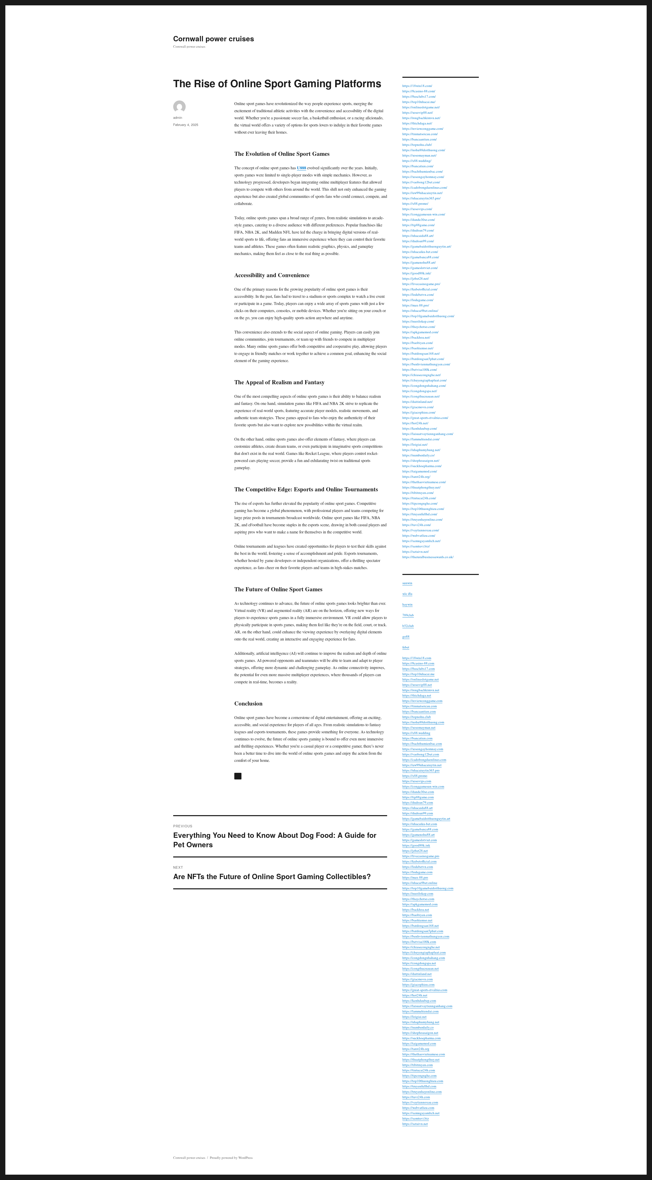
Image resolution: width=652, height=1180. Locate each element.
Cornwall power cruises (213, 38)
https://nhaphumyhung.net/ (421, 449)
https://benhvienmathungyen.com (425, 936)
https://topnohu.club (416, 716)
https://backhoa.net (415, 909)
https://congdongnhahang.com (423, 957)
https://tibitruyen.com (417, 1064)
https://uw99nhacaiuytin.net (422, 765)
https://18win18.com (416, 658)
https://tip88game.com (418, 797)
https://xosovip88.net (417, 684)
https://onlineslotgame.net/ (421, 107)
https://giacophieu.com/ (419, 412)
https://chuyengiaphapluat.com (424, 952)
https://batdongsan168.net (420, 925)
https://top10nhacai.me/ (419, 101)
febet (405, 647)
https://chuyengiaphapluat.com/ (424, 380)
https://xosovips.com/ (417, 209)
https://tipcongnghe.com (419, 1075)
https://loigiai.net (414, 1016)
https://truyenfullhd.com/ (419, 514)
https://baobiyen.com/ (417, 342)
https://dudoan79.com (417, 802)
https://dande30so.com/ (418, 219)
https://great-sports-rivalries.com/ (425, 417)
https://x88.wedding (416, 732)
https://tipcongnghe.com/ (420, 503)
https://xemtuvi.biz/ (416, 546)
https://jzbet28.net (415, 850)
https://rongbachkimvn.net (420, 690)
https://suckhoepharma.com (421, 1038)
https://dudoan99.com (417, 813)
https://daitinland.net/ (417, 401)
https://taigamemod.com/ (419, 471)
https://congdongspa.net (419, 963)
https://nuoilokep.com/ (418, 321)
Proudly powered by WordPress (231, 1157)
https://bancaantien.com (419, 711)
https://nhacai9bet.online (419, 882)
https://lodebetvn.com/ (418, 294)
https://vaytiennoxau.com (420, 1102)
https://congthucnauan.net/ (421, 396)
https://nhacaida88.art (417, 807)
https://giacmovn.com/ (418, 407)
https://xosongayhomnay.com (422, 749)
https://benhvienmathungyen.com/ (426, 364)
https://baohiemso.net (417, 920)
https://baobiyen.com (417, 915)
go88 (406, 636)
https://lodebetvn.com (417, 866)
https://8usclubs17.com (418, 668)
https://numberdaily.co (418, 1027)
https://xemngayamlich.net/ (421, 540)
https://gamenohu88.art (418, 834)
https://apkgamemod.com (420, 904)
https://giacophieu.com (418, 984)
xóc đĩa (407, 593)
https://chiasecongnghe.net (421, 947)
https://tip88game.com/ (418, 225)
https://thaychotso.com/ (418, 326)
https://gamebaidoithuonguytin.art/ (426, 246)
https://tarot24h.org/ (416, 476)
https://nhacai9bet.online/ (420, 310)
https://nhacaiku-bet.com (419, 824)
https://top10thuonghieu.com (422, 1081)
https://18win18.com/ (417, 85)
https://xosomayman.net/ (419, 155)
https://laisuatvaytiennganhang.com (427, 1006)
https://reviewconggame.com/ (422, 128)
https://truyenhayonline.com (422, 1091)
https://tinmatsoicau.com (419, 706)
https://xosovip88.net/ (417, 112)
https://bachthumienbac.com (422, 743)
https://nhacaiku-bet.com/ (420, 251)
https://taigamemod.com (419, 1043)
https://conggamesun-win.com (423, 786)
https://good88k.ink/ (416, 273)
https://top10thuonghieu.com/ (423, 508)
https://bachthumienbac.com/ (422, 171)
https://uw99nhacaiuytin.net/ (422, 192)
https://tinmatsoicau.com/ (420, 134)
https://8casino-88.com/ (418, 91)
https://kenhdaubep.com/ (419, 428)
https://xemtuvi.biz (415, 1118)
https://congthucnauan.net (420, 968)
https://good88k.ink (416, 845)
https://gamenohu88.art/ (419, 262)
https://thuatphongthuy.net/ (421, 487)
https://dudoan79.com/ (418, 230)
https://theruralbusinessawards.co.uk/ (428, 557)
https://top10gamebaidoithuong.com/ (428, 316)
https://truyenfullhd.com (419, 1086)
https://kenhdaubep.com (419, 1000)
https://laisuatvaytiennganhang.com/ (427, 433)
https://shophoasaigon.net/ (420, 460)
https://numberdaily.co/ (418, 455)
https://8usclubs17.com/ (419, 96)
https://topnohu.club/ (417, 144)
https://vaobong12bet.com (420, 754)
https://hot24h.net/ (415, 423)
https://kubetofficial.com (419, 861)
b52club (408, 625)
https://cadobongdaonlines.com (424, 759)
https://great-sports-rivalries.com (424, 989)
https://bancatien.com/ (417, 166)
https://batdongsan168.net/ (421, 353)
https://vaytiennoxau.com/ (420, 530)
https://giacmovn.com (417, 979)
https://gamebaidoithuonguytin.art (426, 818)
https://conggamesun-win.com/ (423, 214)
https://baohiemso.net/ (417, 348)
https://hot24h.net (414, 995)
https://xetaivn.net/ (415, 551)
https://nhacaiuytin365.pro (421, 770)
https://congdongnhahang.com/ (424, 385)
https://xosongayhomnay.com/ (423, 176)
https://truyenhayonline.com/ (422, 519)
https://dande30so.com (418, 791)
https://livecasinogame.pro (420, 856)
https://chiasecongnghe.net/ (421, 375)
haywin (407, 604)
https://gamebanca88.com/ (420, 257)
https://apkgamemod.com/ (420, 332)
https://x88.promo (414, 775)
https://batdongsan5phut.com (422, 931)
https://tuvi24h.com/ (416, 524)
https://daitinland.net (417, 973)
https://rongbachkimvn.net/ (421, 118)
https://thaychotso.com (418, 898)
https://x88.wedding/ (416, 160)
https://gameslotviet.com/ (420, 267)
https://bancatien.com (417, 738)
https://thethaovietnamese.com (423, 1054)
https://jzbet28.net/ (415, 278)
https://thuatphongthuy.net (421, 1059)
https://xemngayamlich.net (421, 1113)
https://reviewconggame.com (422, 700)
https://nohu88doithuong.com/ (423, 150)
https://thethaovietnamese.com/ (424, 482)
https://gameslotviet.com (419, 840)
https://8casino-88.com (418, 663)
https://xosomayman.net (419, 727)
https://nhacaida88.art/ (418, 235)
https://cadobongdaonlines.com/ (424, 187)
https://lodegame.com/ (417, 300)
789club (408, 615)
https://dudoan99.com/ (418, 241)
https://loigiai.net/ (415, 444)
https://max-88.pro (415, 877)
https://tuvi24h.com (416, 1097)
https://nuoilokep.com (417, 893)
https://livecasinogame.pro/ (421, 283)
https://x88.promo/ (415, 203)
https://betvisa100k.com (419, 941)
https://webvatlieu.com (418, 1107)
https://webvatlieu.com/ (418, 535)
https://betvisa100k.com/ (419, 369)
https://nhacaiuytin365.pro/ (421, 198)
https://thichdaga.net (416, 695)
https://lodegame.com (417, 872)
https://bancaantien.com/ (419, 139)
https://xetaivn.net (415, 1123)
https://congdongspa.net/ (419, 391)
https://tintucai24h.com (418, 1070)
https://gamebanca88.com (420, 829)
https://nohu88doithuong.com (423, 722)
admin (177, 117)
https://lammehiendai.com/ (421, 439)
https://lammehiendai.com (420, 1011)
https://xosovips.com (416, 781)
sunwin (407, 583)
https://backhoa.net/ (416, 337)
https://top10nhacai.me (418, 674)
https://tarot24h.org (415, 1048)
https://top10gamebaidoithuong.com (427, 888)
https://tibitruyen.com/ (418, 492)
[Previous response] (237, 776)
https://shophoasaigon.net (420, 1032)
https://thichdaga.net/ (417, 123)
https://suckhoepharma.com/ (422, 466)
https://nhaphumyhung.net (420, 1022)
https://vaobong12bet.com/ (421, 182)
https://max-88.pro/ (415, 305)
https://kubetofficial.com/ (420, 289)
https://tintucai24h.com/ (419, 498)
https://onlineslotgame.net (420, 679)
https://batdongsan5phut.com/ (423, 358)
